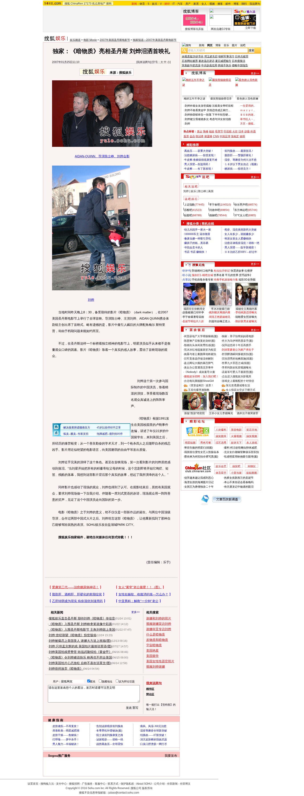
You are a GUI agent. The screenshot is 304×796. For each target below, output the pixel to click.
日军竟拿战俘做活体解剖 (198, 358)
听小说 (186, 275)
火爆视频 (236, 436)
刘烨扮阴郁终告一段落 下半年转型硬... (207, 114)
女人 (204, 3)
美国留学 (152, 656)
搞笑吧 (236, 466)
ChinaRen (77, 3)
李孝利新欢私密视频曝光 (236, 367)
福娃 (211, 131)
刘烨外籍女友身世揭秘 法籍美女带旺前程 (209, 105)
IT (173, 3)
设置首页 (33, 783)
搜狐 (67, 3)
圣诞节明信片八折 (193, 321)
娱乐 (154, 3)
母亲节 (219, 131)
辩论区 (150, 694)
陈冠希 (200, 136)
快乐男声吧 (241, 204)
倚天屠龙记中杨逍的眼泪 (238, 486)
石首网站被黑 (190, 60)
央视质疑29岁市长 (193, 56)
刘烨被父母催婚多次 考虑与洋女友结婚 (208, 119)
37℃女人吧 (241, 215)
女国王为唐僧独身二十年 (199, 486)
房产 (188, 3)
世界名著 (219, 275)
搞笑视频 (251, 436)
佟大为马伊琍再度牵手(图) (237, 340)
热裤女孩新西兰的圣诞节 (238, 477)
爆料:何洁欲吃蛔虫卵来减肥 (240, 447)
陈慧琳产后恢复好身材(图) (199, 340)
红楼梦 (249, 270)
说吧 (242, 45)
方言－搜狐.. (247, 123)
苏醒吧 (188, 210)
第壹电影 (236, 429)
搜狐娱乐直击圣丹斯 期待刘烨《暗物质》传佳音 (82, 618)
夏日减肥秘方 (223, 60)
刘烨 (91, 299)
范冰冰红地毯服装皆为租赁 (200, 349)
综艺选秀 (221, 442)
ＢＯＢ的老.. (247, 114)
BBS (244, 3)
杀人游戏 (251, 442)
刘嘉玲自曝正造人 (219, 321)
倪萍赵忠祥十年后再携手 (236, 345)
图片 (234, 45)
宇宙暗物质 (154, 645)
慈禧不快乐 (224, 65)
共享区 (186, 279)
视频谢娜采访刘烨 (158, 624)
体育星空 (221, 472)
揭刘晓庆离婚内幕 (219, 312)
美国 (210, 191)
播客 (220, 3)
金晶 (192, 136)
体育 (142, 3)
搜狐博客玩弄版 (194, 29)
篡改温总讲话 (207, 60)
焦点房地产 (98, 3)
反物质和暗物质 (157, 640)
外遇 (253, 131)
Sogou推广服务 (59, 755)
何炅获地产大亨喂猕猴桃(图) (201, 336)
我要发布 (171, 755)
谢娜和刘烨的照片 (158, 618)
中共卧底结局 (209, 65)
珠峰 (205, 131)
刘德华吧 (214, 210)
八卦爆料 (221, 429)
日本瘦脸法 (238, 60)
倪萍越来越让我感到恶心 (199, 477)
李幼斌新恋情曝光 (246, 312)
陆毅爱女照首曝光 (246, 316)
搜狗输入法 (47, 783)
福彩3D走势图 (247, 279)
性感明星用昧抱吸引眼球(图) (241, 456)
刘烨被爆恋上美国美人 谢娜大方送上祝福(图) (80, 640)
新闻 (201, 45)
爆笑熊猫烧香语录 (221, 98)
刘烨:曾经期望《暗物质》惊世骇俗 (72, 635)
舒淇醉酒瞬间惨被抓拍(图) (237, 354)
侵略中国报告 (240, 65)
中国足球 (225, 136)
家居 (196, 3)
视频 (212, 3)
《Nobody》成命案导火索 (199, 372)
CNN (216, 136)
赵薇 (247, 131)
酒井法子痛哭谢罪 (247, 413)
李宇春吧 (214, 204)
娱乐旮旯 (221, 466)
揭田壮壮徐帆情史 (194, 308)
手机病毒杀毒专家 (202, 279)
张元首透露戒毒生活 (238, 385)
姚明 (242, 136)
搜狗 (108, 3)
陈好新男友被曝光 (246, 321)
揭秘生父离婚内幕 (246, 308)
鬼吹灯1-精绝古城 (202, 275)
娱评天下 (236, 442)
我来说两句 (143, 62)
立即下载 (250, 27)
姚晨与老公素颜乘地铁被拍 (200, 354)
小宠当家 (236, 472)
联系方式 (113, 783)
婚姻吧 (213, 215)
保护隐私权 (127, 783)
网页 (210, 45)
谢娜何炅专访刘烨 (158, 629)
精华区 (150, 688)
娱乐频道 (75, 40)
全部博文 (185, 783)
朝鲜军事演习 (226, 56)
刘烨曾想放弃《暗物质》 (66, 668)
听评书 (186, 270)
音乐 (226, 45)
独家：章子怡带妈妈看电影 (238, 336)
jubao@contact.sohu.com (123, 792)
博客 (236, 3)
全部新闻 (172, 783)
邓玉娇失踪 (211, 56)
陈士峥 (202, 191)
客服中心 (100, 783)
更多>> (135, 612)
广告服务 (87, 783)
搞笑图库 (221, 436)
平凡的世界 (231, 275)
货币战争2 (245, 275)
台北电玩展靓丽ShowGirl (199, 380)
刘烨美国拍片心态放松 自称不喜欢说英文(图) (80, 663)
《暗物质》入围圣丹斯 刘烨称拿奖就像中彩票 (80, 624)
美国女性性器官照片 (160, 661)
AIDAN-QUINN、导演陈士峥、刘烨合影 (102, 156)
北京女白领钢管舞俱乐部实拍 (241, 452)
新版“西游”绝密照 (194, 413)
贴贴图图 (251, 472)
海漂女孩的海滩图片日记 (199, 482)
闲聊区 (252, 466)
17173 (87, 3)
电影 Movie (90, 40)
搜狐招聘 (74, 783)
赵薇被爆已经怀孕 (193, 312)
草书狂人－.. (247, 119)
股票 (186, 136)
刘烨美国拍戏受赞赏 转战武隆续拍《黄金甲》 (80, 652)
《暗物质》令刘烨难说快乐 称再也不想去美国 (80, 657)
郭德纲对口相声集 (202, 270)
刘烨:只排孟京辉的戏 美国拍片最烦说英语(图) (80, 646)
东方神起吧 (241, 210)
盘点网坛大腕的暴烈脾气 (198, 363)
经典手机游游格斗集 (226, 279)
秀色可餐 (205, 442)
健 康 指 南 (55, 720)
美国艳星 (152, 650)
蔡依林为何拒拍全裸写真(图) (201, 456)
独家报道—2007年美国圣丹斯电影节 (154, 40)
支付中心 (61, 783)
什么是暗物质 (155, 634)
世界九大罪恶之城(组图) (236, 363)
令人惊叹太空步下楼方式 (240, 389)
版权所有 (147, 788)
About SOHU (144, 783)
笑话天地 (251, 429)
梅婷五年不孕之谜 (194, 98)
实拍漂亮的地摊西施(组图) (237, 358)
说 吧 (205, 177)
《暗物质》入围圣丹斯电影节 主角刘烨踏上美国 (82, 629)
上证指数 (189, 204)
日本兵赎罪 (241, 56)
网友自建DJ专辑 (220, 29)
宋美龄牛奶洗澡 (191, 65)
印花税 (228, 131)
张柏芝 (235, 136)
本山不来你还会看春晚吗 (238, 482)
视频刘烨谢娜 (155, 666)
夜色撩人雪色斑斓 (247, 98)
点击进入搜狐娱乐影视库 (236, 376)
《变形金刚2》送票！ (201, 385)
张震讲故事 (237, 270)
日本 (241, 131)
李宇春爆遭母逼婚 (193, 316)
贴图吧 (188, 215)
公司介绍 (159, 783)
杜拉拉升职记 (222, 270)
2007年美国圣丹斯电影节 (115, 40)
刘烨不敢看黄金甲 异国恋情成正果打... (207, 110)
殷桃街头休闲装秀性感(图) (199, 345)
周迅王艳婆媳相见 (219, 316)
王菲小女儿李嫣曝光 (221, 413)
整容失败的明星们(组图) (198, 447)
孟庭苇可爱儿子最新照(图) (237, 372)
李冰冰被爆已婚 (220, 308)
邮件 (228, 3)
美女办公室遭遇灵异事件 (198, 367)
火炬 (235, 131)
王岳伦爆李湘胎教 (198, 389)
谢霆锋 (208, 136)
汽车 (180, 3)
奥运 (199, 131)
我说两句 (254, 3)
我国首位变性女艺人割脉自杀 (201, 452)
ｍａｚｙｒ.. (247, 110)
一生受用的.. (247, 105)
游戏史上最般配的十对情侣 (238, 380)
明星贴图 (190, 442)
